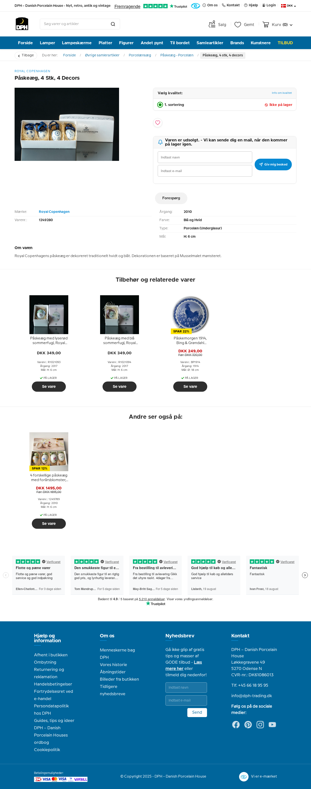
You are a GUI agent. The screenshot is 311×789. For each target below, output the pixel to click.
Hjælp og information (47, 638)
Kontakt (240, 635)
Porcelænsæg (140, 55)
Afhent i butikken (51, 655)
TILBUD (285, 43)
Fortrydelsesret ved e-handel (53, 695)
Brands (237, 43)
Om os (107, 635)
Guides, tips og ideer (54, 721)
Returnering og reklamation (49, 673)
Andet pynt (152, 43)
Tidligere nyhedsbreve (112, 690)
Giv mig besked (275, 164)
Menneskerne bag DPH (117, 653)
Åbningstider (113, 672)
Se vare (49, 387)
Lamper (47, 43)
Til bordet (180, 43)
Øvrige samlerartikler (102, 55)
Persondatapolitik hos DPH (51, 709)
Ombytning (45, 662)
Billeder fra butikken (119, 679)
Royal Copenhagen (54, 212)
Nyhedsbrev (179, 635)
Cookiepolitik (47, 750)
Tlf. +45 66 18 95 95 (249, 685)
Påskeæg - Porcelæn (176, 55)
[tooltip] (48, 341)
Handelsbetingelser (53, 684)
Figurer (126, 43)
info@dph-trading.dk (251, 696)
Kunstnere (261, 43)
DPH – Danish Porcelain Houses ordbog (51, 735)
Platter (105, 43)
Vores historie (113, 665)
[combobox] (80, 24)
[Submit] (113, 24)
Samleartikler (210, 43)
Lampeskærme (77, 43)
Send (197, 712)
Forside (25, 43)
